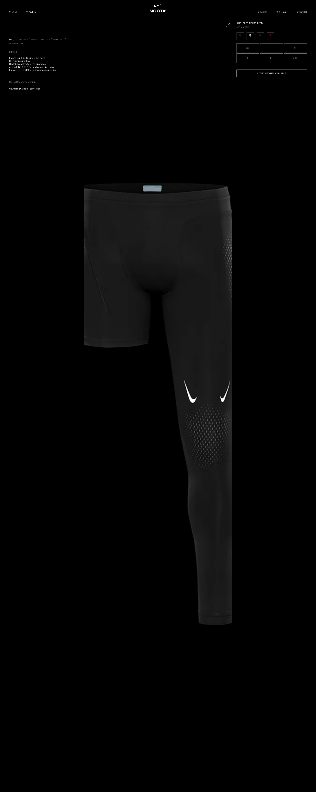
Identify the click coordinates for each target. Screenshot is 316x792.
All (10, 39)
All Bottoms (21, 39)
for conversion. (25, 88)
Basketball (58, 39)
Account (283, 11)
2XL (295, 58)
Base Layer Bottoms (40, 39)
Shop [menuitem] (14, 11)
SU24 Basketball (17, 43)
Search (263, 11)
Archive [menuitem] (32, 11)
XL (271, 58)
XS (248, 47)
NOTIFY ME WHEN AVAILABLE (271, 73)
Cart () (303, 11)
